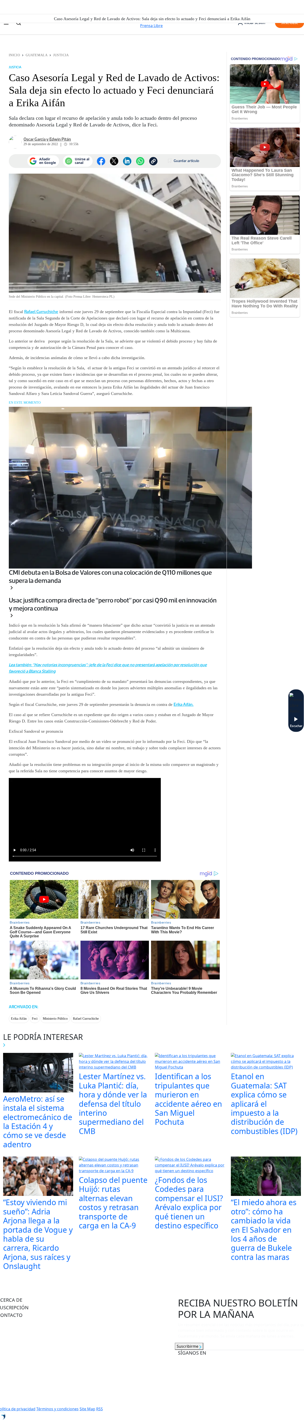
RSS (99, 1409)
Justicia (61, 55)
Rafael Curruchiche (41, 311)
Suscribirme (188, 1346)
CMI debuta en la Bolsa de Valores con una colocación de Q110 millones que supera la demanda (110, 576)
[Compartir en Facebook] (101, 161)
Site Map (87, 1409)
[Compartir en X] (114, 161)
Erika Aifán (19, 1018)
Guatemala (37, 55)
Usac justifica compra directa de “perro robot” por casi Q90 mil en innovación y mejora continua (113, 604)
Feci (35, 1018)
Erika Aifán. (184, 704)
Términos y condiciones (57, 1409)
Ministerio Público (55, 1018)
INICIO (14, 55)
